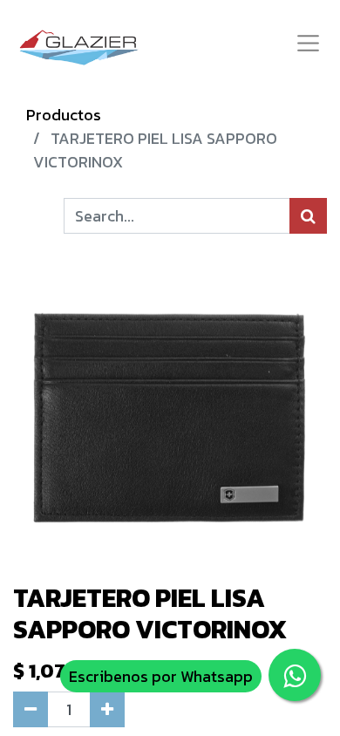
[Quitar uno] (30, 709)
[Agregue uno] (107, 709)
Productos (63, 114)
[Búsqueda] (308, 216)
